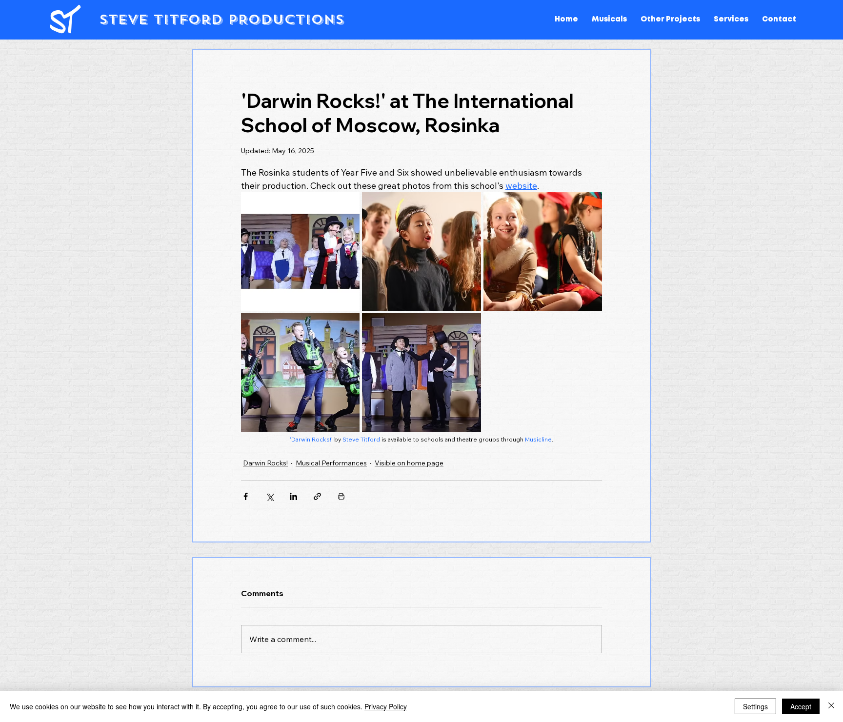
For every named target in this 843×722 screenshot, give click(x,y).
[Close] (831, 706)
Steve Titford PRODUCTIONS (221, 19)
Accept (800, 706)
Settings (755, 706)
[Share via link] (317, 496)
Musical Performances (331, 463)
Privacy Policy (385, 706)
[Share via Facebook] (245, 496)
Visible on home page (409, 463)
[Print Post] (341, 496)
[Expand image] (300, 251)
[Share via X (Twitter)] (269, 496)
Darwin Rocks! (265, 463)
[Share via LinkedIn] (293, 496)
